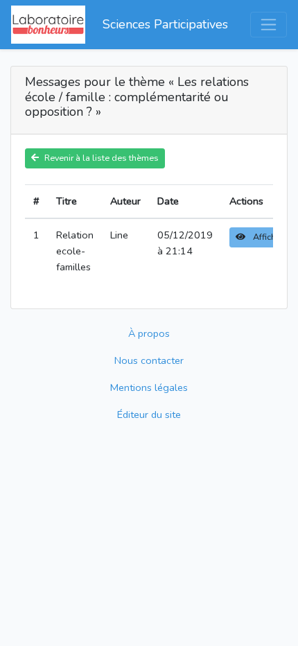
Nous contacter (149, 360)
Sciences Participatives (165, 24)
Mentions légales (149, 387)
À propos (149, 333)
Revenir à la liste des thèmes (101, 158)
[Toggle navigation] (268, 24)
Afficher (267, 237)
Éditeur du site (149, 414)
